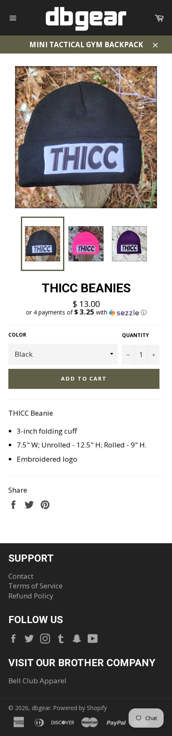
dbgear (41, 708)
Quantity (135, 335)
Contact (20, 576)
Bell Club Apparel (37, 680)
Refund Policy (30, 596)
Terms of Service (35, 585)
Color (17, 335)
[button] (86, 312)
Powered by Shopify (80, 708)
